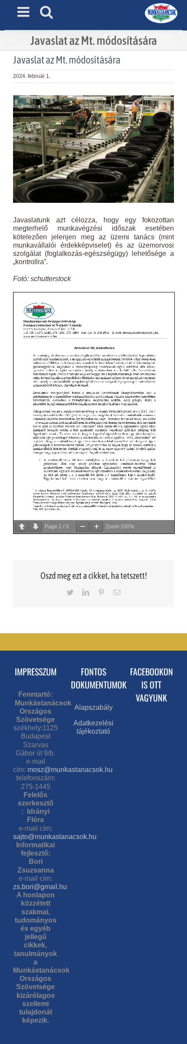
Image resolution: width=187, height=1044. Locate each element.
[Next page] (35, 527)
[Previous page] (21, 527)
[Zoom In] (96, 527)
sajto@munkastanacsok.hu (55, 836)
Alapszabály (93, 707)
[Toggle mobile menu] (24, 12)
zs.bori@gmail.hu (40, 886)
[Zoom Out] (82, 527)
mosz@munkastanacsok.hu (70, 769)
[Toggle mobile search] (46, 12)
